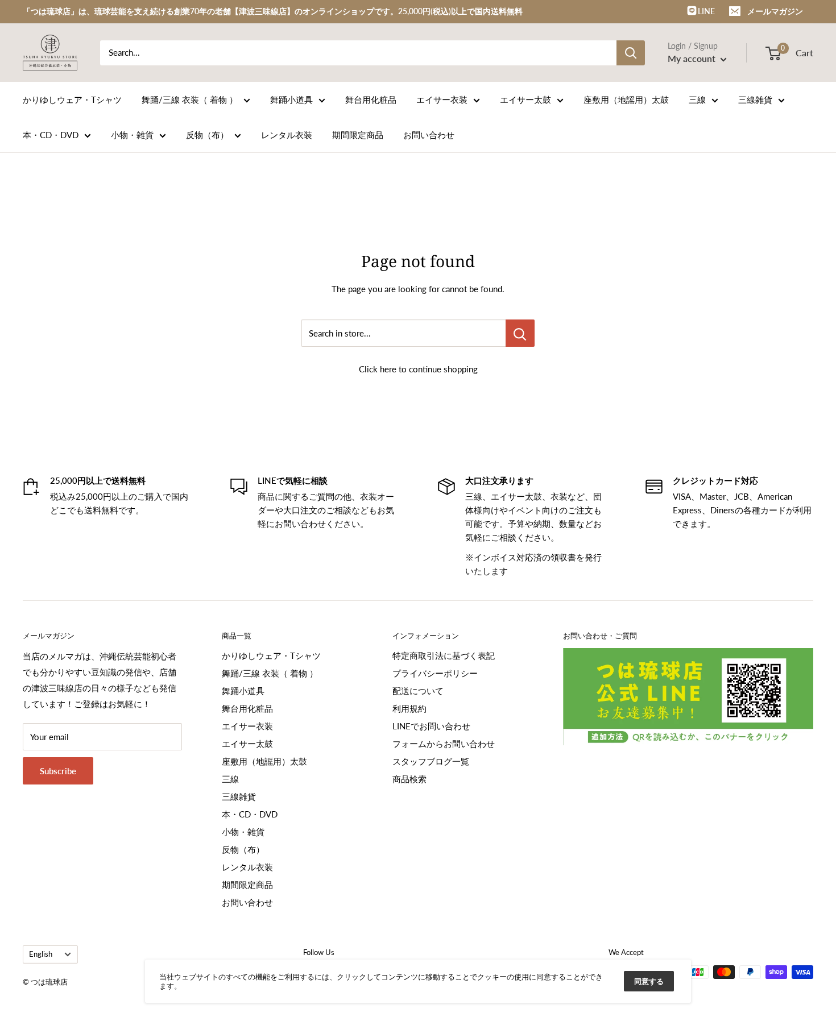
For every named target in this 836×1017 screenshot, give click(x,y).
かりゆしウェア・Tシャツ (72, 99)
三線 (697, 99)
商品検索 (409, 779)
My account (693, 58)
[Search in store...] (520, 333)
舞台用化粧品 (370, 99)
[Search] (630, 52)
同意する (649, 981)
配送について (418, 691)
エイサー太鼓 (525, 99)
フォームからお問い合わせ (443, 743)
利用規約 (409, 708)
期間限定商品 (357, 135)
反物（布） (207, 135)
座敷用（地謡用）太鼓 (626, 99)
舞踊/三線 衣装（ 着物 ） (190, 99)
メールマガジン (775, 11)
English (40, 953)
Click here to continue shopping (418, 369)
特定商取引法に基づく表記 (443, 655)
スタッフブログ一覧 (430, 761)
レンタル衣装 (286, 135)
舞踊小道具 (291, 99)
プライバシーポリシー (435, 673)
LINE (705, 11)
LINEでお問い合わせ (431, 726)
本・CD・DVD (50, 135)
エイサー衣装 (441, 99)
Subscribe (58, 771)
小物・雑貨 (132, 135)
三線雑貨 (755, 99)
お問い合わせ (428, 135)
